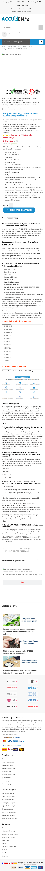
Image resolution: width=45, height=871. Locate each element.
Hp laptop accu (7, 759)
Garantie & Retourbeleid (10, 834)
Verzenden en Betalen (25, 9)
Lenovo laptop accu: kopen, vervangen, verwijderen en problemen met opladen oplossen (19, 631)
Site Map (4, 853)
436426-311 (7, 342)
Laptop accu (12, 46)
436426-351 (7, 345)
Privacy (4, 843)
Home (4, 46)
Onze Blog (5, 856)
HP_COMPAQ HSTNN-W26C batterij (15, 49)
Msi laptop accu (7, 771)
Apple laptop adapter (8, 796)
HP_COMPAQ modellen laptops (28, 229)
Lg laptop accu (6, 777)
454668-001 (7, 357)
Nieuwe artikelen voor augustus (21, 11)
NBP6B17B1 (7, 338)
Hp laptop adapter (8, 809)
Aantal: (5, 205)
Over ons (13, 9)
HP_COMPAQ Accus (25, 46)
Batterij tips (5, 840)
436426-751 (7, 351)
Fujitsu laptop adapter (9, 806)
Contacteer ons (7, 850)
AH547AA (7, 360)
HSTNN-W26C (10, 170)
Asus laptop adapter (8, 803)
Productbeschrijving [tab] (10, 218)
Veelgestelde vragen (8, 837)
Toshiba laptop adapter (9, 818)
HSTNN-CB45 (26, 167)
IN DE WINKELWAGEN (20, 210)
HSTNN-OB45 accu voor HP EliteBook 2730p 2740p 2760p (22, 574)
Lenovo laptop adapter (9, 812)
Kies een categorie (14, 42)
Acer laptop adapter (8, 793)
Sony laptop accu (7, 765)
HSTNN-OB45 (36, 167)
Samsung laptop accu (9, 768)
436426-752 (7, 354)
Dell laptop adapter (8, 799)
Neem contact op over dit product (15, 109)
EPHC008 (17, 165)
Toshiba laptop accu (8, 784)
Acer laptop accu (7, 781)
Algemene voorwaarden (9, 846)
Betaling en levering (8, 831)
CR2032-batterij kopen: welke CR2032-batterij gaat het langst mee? (18, 652)
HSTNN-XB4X (19, 170)
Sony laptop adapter (8, 815)
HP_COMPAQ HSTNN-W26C (13, 315)
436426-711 (7, 348)
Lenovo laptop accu (8, 762)
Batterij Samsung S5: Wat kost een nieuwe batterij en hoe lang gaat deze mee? (20, 672)
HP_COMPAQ (14, 155)
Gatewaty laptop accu (9, 774)
